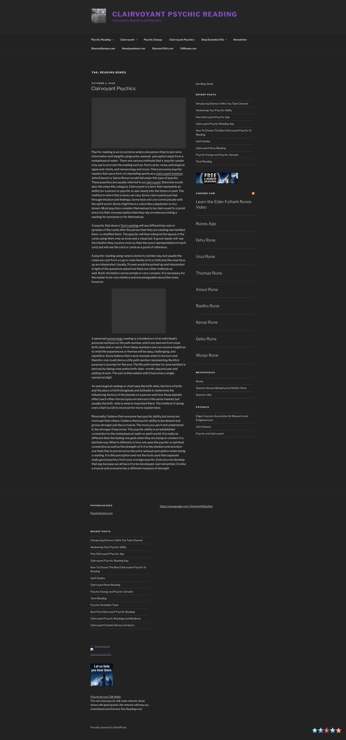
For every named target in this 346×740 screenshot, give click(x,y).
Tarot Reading (204, 161)
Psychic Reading (101, 39)
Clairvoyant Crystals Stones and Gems (112, 625)
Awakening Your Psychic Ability (214, 110)
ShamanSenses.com (103, 48)
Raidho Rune (207, 305)
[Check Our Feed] (338, 732)
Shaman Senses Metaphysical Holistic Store (221, 387)
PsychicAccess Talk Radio (105, 696)
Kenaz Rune (207, 322)
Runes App (206, 223)
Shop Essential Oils (212, 39)
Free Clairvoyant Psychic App (213, 117)
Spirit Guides (203, 141)
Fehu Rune (206, 240)
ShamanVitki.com (162, 48)
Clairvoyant (127, 39)
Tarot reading (129, 225)
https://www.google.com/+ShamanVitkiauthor (186, 506)
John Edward (203, 426)
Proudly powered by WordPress (108, 727)
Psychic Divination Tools (104, 604)
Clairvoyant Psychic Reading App (215, 123)
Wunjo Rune (207, 355)
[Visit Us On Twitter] (315, 732)
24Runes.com (188, 48)
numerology (115, 338)
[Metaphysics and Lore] (91, 649)
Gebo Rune (206, 338)
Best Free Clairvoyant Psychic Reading (112, 611)
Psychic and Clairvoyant (210, 433)
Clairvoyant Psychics (181, 39)
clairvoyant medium (169, 173)
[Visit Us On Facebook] (321, 732)
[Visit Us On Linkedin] (333, 732)
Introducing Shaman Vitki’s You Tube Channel (222, 103)
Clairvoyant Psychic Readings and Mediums (115, 618)
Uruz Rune (205, 256)
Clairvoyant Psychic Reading (174, 14)
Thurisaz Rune (209, 273)
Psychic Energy (153, 39)
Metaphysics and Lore (100, 646)
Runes (199, 381)
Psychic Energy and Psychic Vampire (217, 154)
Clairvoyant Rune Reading (211, 148)
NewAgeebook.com (133, 48)
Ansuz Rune (207, 289)
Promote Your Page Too (100, 654)
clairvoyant (153, 182)
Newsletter (240, 39)
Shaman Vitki (203, 394)
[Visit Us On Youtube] (327, 732)
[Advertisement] (139, 123)
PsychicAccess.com (101, 513)
